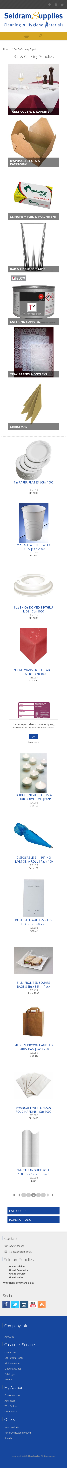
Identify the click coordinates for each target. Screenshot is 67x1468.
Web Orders (11, 1406)
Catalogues (10, 1374)
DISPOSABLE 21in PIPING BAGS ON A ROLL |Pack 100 (33, 859)
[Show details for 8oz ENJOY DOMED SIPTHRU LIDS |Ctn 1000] (33, 585)
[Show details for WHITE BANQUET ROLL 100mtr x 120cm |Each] (33, 1148)
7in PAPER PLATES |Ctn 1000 (33, 482)
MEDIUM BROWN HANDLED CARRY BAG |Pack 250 (33, 1047)
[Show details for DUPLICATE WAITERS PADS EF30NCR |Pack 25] (33, 898)
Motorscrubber (12, 1363)
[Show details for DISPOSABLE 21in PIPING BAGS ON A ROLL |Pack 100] (33, 835)
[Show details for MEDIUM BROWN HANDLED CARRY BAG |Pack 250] (33, 1023)
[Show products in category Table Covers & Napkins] (33, 89)
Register (49, 4)
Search (8, 1438)
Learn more (33, 742)
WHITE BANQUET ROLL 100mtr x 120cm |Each (33, 1172)
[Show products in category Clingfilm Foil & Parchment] (33, 194)
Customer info (12, 1395)
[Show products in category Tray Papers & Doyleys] (33, 352)
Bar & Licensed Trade (27, 269)
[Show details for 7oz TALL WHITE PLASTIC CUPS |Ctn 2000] (33, 523)
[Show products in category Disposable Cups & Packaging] (33, 142)
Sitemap (9, 1379)
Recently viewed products (18, 1432)
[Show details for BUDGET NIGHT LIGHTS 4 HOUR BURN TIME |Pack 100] (33, 773)
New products (12, 1427)
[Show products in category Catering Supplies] (33, 299)
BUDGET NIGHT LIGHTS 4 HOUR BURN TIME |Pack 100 (33, 799)
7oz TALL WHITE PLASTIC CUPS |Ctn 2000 (33, 547)
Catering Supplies (25, 322)
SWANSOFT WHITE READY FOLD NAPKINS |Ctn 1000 (33, 1110)
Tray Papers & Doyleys (28, 374)
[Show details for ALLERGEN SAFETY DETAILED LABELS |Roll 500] (33, 710)
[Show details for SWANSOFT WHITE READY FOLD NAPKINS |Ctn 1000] (33, 1086)
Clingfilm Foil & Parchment (33, 217)
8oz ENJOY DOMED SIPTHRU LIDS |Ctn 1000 (33, 609)
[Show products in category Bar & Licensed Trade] (33, 247)
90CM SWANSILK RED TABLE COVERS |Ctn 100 (33, 672)
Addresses (10, 1400)
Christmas (18, 427)
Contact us (10, 1352)
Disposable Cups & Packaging (25, 162)
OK (33, 736)
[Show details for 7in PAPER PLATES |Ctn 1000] (33, 460)
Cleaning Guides (13, 1368)
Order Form (11, 1411)
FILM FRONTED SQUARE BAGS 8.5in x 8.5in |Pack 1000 (33, 986)
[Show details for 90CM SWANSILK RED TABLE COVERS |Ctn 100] (33, 648)
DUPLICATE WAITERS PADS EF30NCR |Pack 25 (33, 922)
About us (9, 1336)
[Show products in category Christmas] (33, 404)
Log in (56, 4)
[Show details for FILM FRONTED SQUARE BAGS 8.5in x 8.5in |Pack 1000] (33, 961)
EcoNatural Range (14, 1357)
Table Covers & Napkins (29, 112)
